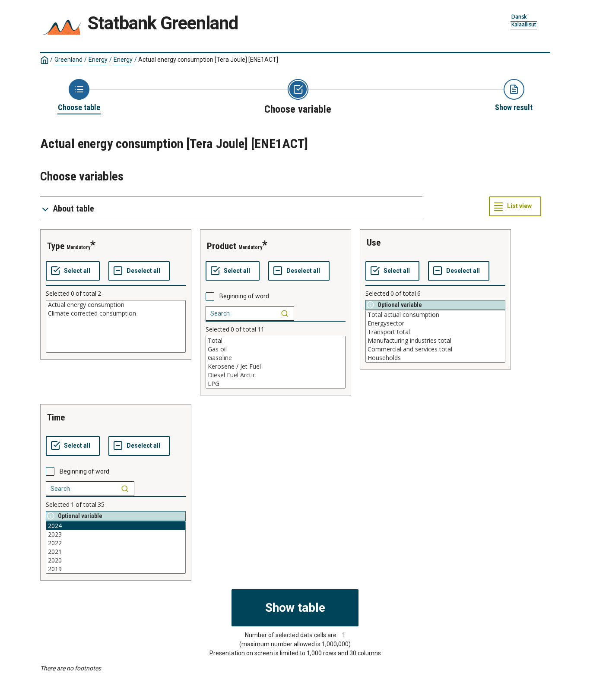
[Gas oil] (275, 349)
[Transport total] (435, 332)
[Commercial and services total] (435, 349)
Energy (98, 59)
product (221, 246)
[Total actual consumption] (435, 314)
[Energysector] (435, 323)
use (374, 242)
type (55, 246)
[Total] (275, 340)
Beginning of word (244, 296)
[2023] (115, 534)
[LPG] (275, 383)
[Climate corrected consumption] (115, 313)
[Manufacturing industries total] (435, 340)
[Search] (284, 313)
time (56, 417)
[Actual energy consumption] (115, 304)
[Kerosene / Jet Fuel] (275, 366)
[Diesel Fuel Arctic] (275, 375)
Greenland (68, 59)
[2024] (115, 525)
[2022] (115, 543)
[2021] (115, 551)
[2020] (115, 560)
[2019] (115, 569)
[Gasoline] (275, 358)
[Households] (435, 358)
